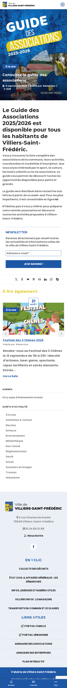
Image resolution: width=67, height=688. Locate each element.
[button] (5, 333)
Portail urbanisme (35, 635)
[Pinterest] (34, 279)
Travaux (11, 472)
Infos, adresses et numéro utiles (33, 590)
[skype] (56, 279)
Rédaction (49, 85)
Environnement (15, 435)
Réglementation (16, 451)
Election (11, 425)
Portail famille (35, 626)
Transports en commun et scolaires (33, 608)
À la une (10, 66)
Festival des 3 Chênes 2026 (23, 340)
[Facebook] (22, 279)
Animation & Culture (19, 420)
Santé (9, 456)
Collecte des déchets (33, 568)
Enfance (11, 430)
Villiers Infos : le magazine (33, 599)
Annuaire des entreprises (33, 652)
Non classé (13, 446)
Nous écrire (35, 536)
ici (56, 199)
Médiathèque (14, 441)
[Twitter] (17, 279)
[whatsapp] (51, 279)
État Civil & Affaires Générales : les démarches (33, 579)
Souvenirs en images (19, 467)
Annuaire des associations (33, 644)
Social (10, 462)
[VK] (28, 279)
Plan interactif (33, 661)
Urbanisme (13, 477)
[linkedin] (45, 279)
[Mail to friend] (39, 279)
